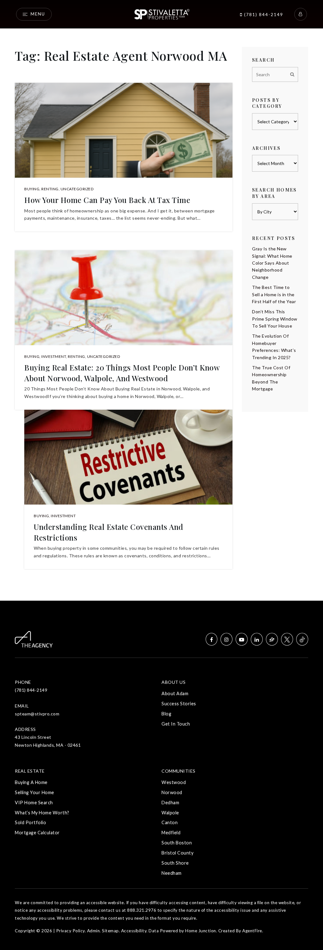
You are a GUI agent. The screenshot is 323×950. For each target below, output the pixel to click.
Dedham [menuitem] (170, 802)
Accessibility (134, 930)
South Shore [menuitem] (175, 863)
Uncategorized (77, 189)
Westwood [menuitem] (174, 782)
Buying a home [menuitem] (31, 782)
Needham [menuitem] (172, 873)
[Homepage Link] (161, 13)
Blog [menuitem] (166, 713)
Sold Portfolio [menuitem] (30, 822)
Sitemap (110, 930)
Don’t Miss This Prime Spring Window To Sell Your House (274, 318)
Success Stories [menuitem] (179, 703)
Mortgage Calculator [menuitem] (37, 832)
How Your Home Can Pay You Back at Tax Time (107, 200)
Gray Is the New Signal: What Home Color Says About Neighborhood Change (272, 263)
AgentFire (252, 930)
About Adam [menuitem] (175, 693)
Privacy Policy (70, 930)
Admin (93, 930)
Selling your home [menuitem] (34, 792)
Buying (31, 189)
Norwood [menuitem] (172, 792)
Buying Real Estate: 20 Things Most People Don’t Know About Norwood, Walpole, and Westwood (122, 372)
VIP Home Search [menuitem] (34, 802)
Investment (53, 356)
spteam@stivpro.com (37, 713)
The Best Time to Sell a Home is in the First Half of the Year (274, 294)
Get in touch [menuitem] (176, 723)
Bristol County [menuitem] (177, 852)
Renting (50, 189)
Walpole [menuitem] (170, 812)
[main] (161, 300)
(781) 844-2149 (263, 14)
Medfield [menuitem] (171, 832)
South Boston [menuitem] (177, 842)
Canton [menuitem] (170, 822)
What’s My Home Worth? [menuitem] (42, 812)
